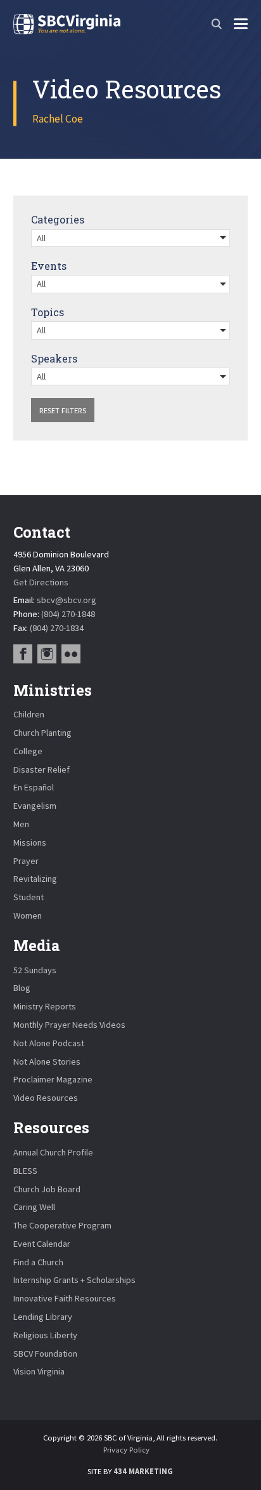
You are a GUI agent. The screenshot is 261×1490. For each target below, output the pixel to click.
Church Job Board (46, 1189)
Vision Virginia (39, 1371)
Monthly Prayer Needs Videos (69, 1024)
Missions (29, 842)
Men (21, 824)
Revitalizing (35, 878)
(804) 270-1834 (57, 628)
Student (28, 897)
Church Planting (42, 732)
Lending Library (42, 1316)
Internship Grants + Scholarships (74, 1280)
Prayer (26, 861)
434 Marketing (143, 1471)
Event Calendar (41, 1243)
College (27, 751)
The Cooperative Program (62, 1225)
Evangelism (34, 805)
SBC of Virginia (66, 24)
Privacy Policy (126, 1449)
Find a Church (38, 1262)
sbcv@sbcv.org (66, 600)
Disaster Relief (41, 769)
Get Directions (40, 582)
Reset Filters (62, 410)
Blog (21, 988)
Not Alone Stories (46, 1061)
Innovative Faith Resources (64, 1298)
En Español (33, 787)
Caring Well (34, 1207)
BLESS (25, 1170)
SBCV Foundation (45, 1353)
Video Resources (45, 1097)
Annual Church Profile (53, 1152)
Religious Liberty (45, 1335)
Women (27, 915)
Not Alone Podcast (48, 1043)
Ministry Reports (44, 1006)
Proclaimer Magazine (52, 1079)
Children (28, 714)
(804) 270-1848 (68, 614)
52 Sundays (34, 970)
